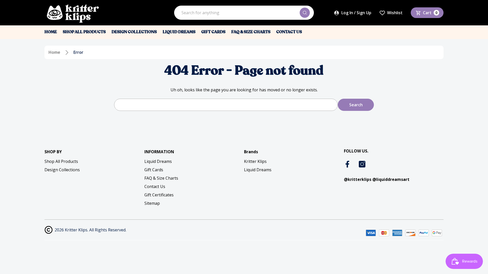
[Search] (305, 13)
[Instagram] (362, 164)
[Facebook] (348, 164)
